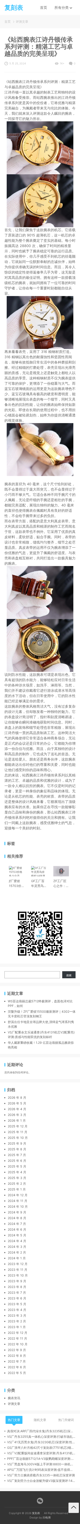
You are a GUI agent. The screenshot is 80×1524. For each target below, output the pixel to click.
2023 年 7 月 (17, 1292)
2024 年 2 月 (17, 1252)
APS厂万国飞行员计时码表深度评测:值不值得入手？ (41, 1470)
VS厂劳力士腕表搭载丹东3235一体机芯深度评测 (41, 1475)
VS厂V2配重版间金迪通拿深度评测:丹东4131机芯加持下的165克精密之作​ (41, 1453)
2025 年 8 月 (17, 1149)
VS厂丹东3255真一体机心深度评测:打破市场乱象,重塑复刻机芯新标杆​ (41, 1436)
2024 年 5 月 (17, 1235)
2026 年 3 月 (17, 1115)
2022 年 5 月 (17, 1373)
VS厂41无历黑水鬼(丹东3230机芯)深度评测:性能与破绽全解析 (41, 1442)
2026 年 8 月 (17, 1097)
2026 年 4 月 (17, 1109)
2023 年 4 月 (17, 1310)
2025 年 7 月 (17, 1155)
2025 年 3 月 (17, 1178)
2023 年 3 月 (17, 1315)
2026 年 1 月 (17, 1120)
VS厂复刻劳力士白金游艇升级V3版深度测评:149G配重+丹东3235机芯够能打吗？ (41, 1481)
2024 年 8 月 (17, 1218)
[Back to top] (73, 1508)
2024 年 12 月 (18, 1195)
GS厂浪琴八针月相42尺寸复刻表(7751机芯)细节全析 (41, 1447)
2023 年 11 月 (17, 1269)
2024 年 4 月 (17, 1241)
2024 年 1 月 (17, 1258)
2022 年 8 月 (17, 1355)
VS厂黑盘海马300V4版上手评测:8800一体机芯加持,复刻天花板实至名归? (41, 1464)
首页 (43, 7)
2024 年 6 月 (17, 1229)
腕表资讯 (14, 1398)
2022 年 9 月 (17, 1350)
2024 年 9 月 (17, 1212)
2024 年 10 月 (18, 1206)
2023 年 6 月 (17, 1298)
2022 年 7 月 (17, 1361)
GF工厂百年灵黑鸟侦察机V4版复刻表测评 (39, 883)
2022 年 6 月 (17, 1367)
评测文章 (22, 21)
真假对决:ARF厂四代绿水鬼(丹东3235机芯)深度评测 (41, 1431)
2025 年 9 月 (17, 1143)
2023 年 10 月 (18, 1275)
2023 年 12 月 (18, 1264)
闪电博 (47, 1517)
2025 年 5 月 (17, 1166)
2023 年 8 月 (17, 1287)
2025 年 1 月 (17, 1189)
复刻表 (36, 1513)
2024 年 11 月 (17, 1201)
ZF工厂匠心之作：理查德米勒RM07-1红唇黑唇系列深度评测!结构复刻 (61, 883)
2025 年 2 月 (17, 1183)
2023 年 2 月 (17, 1321)
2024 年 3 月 (17, 1246)
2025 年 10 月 (18, 1138)
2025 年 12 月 (18, 1126)
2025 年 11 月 (17, 1132)
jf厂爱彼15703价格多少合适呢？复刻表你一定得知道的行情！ (16, 883)
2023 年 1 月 (17, 1327)
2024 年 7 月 (17, 1224)
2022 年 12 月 (17, 1333)
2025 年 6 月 (17, 1160)
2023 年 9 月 (17, 1281)
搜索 (69, 975)
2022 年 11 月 (17, 1338)
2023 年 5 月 (17, 1304)
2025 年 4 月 (17, 1172)
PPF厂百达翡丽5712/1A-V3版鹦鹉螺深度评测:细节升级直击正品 (41, 1458)
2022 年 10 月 (18, 1344)
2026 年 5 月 (17, 1103)
